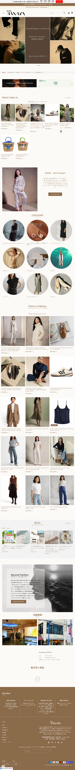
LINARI (52, 270)
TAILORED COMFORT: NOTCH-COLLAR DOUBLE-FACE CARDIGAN (60, 468)
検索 (3, 725)
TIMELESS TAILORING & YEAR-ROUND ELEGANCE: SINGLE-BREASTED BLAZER (11, 429)
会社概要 (4, 732)
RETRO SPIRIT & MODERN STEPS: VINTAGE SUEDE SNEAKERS (51, 125)
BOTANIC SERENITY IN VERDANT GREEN (65, 124)
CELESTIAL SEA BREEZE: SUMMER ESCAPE (7, 155)
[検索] (64, 13)
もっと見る (67, 97)
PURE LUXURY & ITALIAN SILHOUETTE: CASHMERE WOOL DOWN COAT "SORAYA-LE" (37, 348)
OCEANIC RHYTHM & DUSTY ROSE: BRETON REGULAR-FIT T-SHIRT (12, 468)
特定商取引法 (5, 730)
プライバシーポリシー (7, 742)
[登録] (49, 751)
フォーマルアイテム (55, 243)
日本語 (15, 764)
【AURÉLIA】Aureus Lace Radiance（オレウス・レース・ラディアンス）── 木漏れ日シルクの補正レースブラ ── (37, 126)
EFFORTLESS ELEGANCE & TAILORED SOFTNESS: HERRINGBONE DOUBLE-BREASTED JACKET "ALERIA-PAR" (10, 349)
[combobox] (57, 13)
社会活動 (4, 735)
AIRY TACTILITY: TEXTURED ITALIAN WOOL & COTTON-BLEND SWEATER (37, 468)
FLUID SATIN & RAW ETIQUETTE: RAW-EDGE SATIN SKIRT (7, 125)
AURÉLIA (5, 270)
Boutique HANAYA (51, 765)
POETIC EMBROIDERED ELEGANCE (58, 507)
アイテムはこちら (55, 194)
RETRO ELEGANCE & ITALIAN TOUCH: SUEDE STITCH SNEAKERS (61, 348)
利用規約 (4, 739)
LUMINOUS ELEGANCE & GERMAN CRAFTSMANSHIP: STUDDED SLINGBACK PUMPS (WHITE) (36, 390)
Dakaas (10, 768)
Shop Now (59, 1)
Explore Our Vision (18, 601)
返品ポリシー (5, 737)
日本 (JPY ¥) (6, 764)
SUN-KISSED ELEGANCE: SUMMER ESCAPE (22, 155)
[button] (3, 12)
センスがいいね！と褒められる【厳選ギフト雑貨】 (37, 244)
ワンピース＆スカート (32, 296)
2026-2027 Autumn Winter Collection (13, 243)
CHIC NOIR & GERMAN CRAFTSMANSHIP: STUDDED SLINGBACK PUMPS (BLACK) (21, 125)
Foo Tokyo (29, 270)
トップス (5, 296)
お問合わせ (4, 727)
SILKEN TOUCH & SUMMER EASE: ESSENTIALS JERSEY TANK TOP (62, 429)
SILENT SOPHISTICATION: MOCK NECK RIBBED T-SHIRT (36, 507)
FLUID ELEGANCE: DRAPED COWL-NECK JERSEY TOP (11, 507)
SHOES (52, 296)
